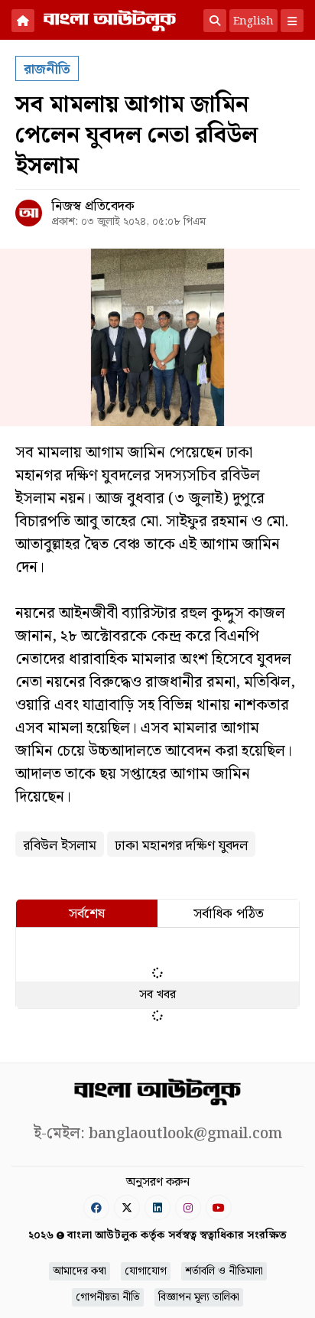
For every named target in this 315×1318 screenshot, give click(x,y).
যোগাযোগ (146, 1271)
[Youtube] (219, 1207)
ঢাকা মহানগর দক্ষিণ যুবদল (181, 846)
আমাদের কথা (79, 1271)
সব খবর (157, 994)
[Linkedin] (157, 1207)
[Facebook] (96, 1207)
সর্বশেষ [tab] (87, 914)
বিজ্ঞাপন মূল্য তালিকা (198, 1297)
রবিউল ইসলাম (59, 846)
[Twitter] (127, 1207)
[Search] (214, 20)
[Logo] (110, 19)
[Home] (22, 20)
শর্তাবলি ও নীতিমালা (224, 1271)
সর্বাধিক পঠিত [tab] (228, 914)
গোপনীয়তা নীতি (108, 1297)
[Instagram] (188, 1207)
